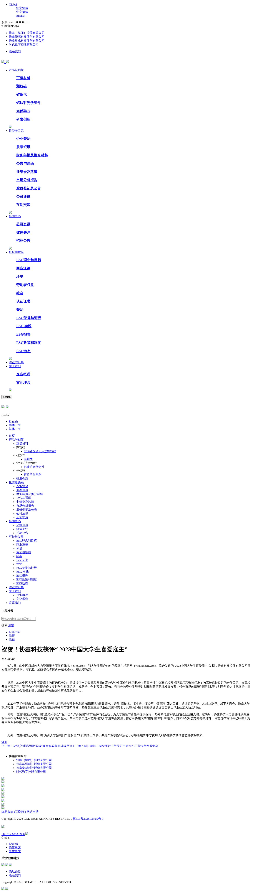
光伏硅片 (23, 111)
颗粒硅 (21, 86)
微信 (12, 639)
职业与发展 (16, 362)
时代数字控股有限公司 (24, 44)
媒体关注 (23, 232)
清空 (11, 625)
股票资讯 (23, 147)
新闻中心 (15, 216)
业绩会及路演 (26, 172)
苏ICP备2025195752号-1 (88, 818)
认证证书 (23, 301)
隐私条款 (7, 811)
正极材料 (23, 78)
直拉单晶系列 (32, 474)
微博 (12, 635)
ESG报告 (23, 334)
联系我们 (15, 51)
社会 (19, 293)
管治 (19, 310)
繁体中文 (15, 428)
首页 (12, 435)
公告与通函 (25, 163)
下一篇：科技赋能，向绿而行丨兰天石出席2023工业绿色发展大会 (115, 746)
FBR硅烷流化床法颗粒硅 (40, 451)
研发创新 (23, 119)
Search (7, 396)
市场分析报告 (26, 180)
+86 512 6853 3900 (13, 834)
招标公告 (23, 241)
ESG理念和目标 (28, 260)
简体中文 (15, 425)
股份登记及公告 (28, 188)
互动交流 (23, 205)
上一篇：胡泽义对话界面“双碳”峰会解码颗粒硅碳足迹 (36, 746)
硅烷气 (21, 94)
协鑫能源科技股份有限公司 (26, 36)
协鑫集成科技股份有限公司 (26, 40)
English (20, 15)
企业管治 (23, 139)
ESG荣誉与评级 (28, 318)
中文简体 (22, 8)
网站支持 (33, 811)
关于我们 (15, 366)
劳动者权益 (25, 285)
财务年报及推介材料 (32, 155)
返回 (4, 742)
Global (13, 4)
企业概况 (23, 374)
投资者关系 (16, 130)
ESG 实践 (23, 326)
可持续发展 (16, 252)
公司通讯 (23, 196)
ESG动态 (23, 351)
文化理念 (23, 382)
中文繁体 (22, 12)
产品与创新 (16, 70)
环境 (19, 276)
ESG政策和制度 (28, 343)
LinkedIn (14, 632)
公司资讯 (23, 224)
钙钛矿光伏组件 (28, 103)
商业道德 (23, 268)
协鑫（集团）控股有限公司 (26, 32)
